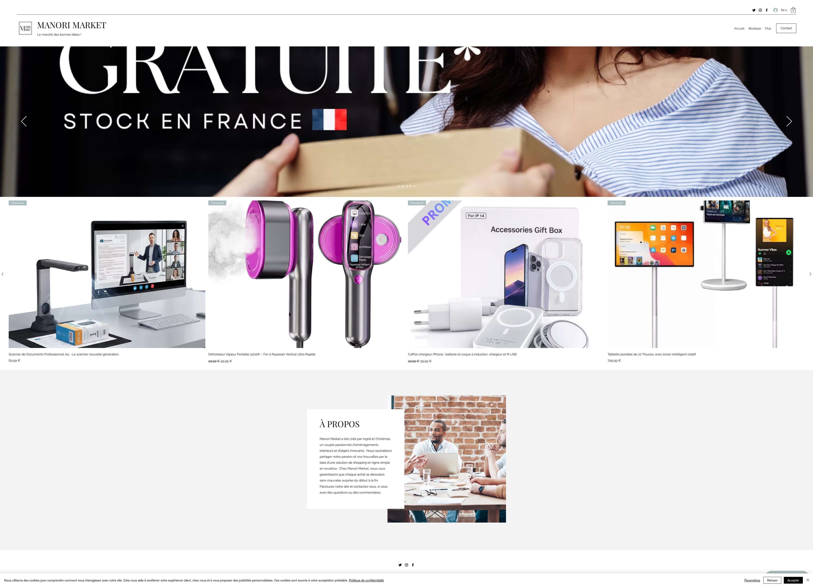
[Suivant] (789, 121)
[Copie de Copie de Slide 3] (402, 186)
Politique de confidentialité (366, 580)
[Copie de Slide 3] (407, 186)
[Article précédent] (2, 274)
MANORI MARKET (71, 24)
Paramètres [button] (752, 580)
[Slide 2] (398, 186)
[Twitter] (754, 10)
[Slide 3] (410, 186)
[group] (406, 282)
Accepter (793, 580)
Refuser (772, 580)
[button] (793, 10)
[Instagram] (760, 10)
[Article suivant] (810, 274)
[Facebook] (767, 10)
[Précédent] (23, 121)
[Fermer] (807, 580)
